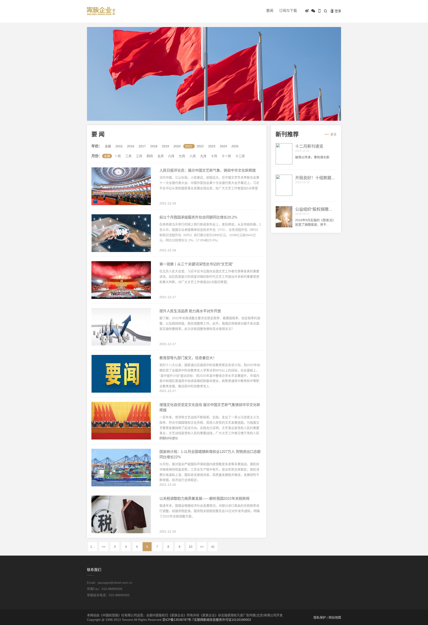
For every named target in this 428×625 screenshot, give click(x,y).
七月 (182, 156)
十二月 (240, 156)
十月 (214, 156)
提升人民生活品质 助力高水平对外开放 (190, 311)
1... (92, 546)
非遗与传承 (309, 18)
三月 (139, 156)
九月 (203, 156)
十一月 (226, 156)
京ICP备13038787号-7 (178, 619)
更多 (333, 134)
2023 (211, 146)
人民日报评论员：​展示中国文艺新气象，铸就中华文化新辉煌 (207, 170)
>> (202, 546)
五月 (160, 156)
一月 (118, 156)
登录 (338, 11)
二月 (128, 156)
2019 (165, 146)
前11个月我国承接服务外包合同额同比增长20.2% (198, 217)
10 (190, 546)
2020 (177, 146)
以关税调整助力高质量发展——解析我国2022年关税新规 (204, 498)
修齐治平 (340, 18)
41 (213, 546)
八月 (192, 156)
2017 (142, 146)
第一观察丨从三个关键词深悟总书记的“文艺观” (196, 264)
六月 (171, 156)
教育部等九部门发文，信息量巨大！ (187, 358)
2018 (153, 146)
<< (103, 546)
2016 (130, 146)
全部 (108, 146)
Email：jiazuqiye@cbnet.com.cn (109, 582)
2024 (223, 146)
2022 (200, 146)
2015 (119, 146)
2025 (235, 146)
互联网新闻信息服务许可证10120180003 (222, 619)
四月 (150, 156)
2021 (188, 146)
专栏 (325, 18)
